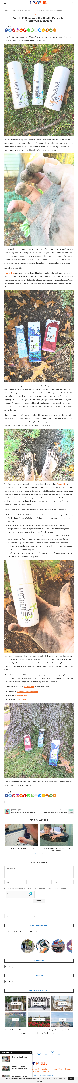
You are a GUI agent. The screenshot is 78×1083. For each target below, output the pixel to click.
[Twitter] (10, 30)
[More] (54, 30)
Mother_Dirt (22, 695)
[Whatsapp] (28, 30)
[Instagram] (17, 30)
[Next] (70, 946)
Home (6, 10)
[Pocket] (36, 30)
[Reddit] (21, 30)
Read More (39, 1081)
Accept (71, 1078)
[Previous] (6, 946)
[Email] (51, 30)
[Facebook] (6, 30)
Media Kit (46, 1072)
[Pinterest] (13, 30)
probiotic (43, 802)
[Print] (47, 30)
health (25, 802)
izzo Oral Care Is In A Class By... (21, 848)
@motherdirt (23, 699)
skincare (52, 802)
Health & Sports (16, 10)
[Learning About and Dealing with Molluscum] (56, 835)
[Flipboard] (25, 30)
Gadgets (68, 1069)
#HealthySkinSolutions (13, 802)
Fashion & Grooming (39, 1069)
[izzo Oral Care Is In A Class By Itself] (21, 835)
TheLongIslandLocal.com (46, 1033)
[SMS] (32, 30)
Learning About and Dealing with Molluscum (20, 1067)
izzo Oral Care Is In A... (19, 1057)
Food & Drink (56, 1069)
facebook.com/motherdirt (27, 692)
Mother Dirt (29, 687)
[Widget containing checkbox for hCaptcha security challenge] (20, 894)
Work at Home (33, 1072)
